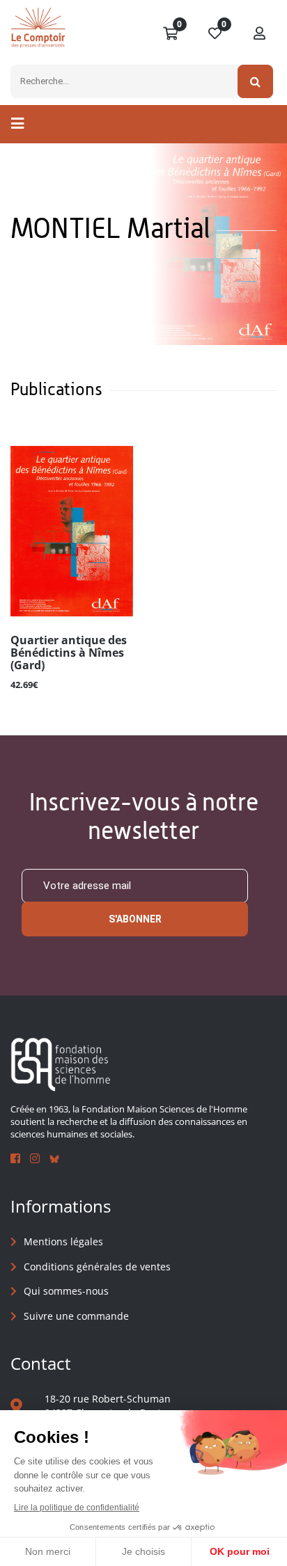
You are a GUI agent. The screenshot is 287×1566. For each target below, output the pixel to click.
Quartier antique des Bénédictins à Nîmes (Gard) (68, 653)
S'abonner (135, 919)
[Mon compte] (260, 34)
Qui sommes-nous (66, 1290)
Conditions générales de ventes (97, 1266)
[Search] (255, 81)
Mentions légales (63, 1241)
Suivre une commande (76, 1316)
